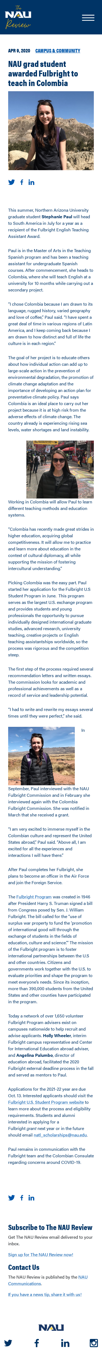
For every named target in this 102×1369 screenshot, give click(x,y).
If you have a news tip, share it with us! (45, 1294)
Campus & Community (57, 50)
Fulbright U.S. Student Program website (46, 1102)
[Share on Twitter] (11, 181)
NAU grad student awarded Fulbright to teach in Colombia (43, 72)
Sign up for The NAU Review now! (40, 1254)
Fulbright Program (34, 896)
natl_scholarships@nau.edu (60, 1135)
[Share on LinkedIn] (31, 181)
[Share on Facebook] (21, 181)
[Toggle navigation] (88, 18)
